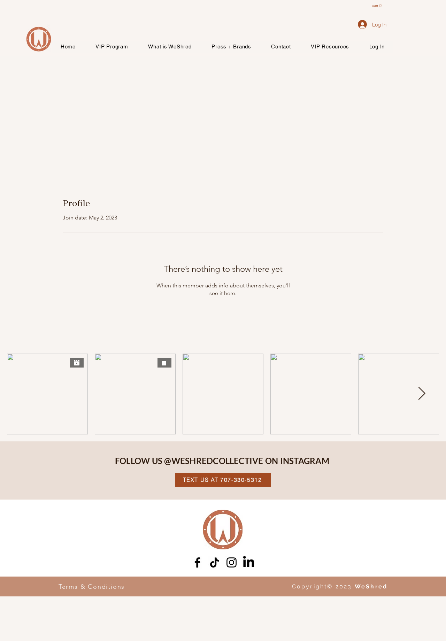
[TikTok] (214, 562)
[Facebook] (197, 562)
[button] (380, 6)
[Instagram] (231, 562)
